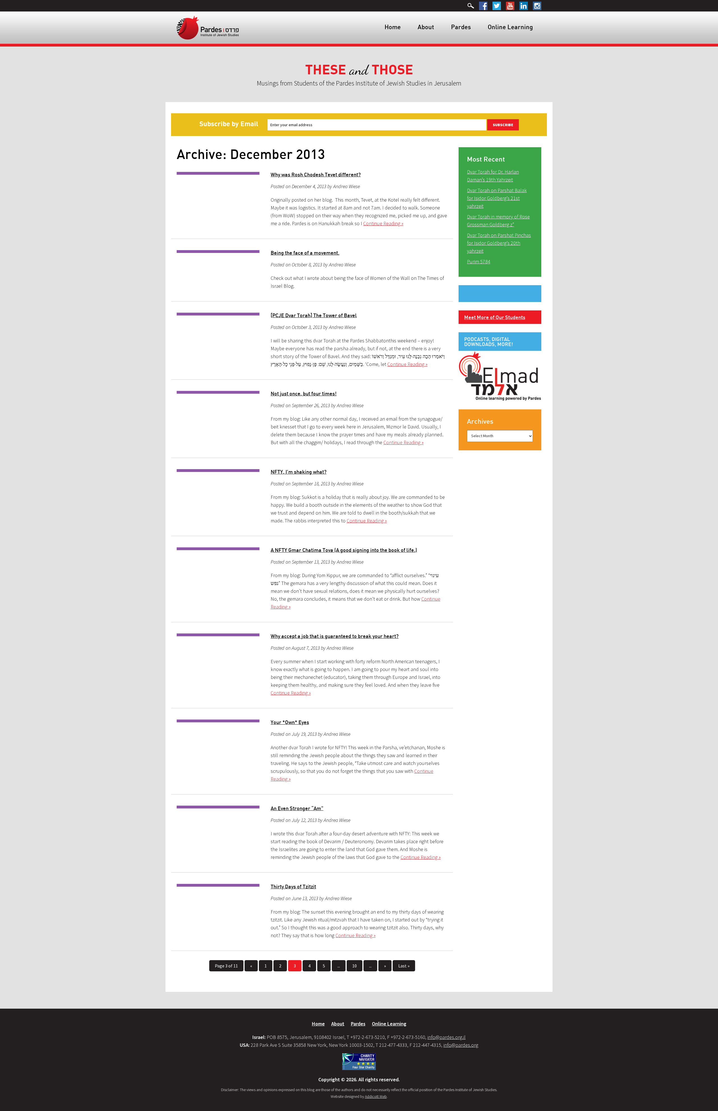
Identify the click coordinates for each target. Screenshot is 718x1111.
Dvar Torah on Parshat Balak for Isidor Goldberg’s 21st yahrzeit (497, 198)
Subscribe (503, 124)
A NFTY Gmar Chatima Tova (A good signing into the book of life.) (344, 550)
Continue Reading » (383, 223)
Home (393, 27)
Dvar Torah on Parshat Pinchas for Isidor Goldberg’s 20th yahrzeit (499, 243)
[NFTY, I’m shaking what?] (218, 470)
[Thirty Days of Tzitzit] (218, 885)
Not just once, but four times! (304, 393)
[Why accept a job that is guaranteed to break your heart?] (218, 634)
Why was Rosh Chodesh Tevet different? (316, 174)
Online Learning (510, 27)
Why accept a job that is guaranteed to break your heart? (335, 636)
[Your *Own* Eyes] (218, 721)
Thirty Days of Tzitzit (293, 886)
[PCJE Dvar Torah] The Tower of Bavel (314, 315)
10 (354, 966)
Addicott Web (376, 1096)
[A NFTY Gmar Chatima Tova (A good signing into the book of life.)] (218, 548)
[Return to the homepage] (208, 27)
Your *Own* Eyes (290, 722)
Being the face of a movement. (305, 253)
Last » (403, 966)
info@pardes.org (460, 1045)
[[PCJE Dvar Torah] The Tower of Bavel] (218, 314)
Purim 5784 (478, 261)
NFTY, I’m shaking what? (298, 472)
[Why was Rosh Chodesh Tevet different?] (218, 173)
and (359, 70)
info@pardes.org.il (446, 1037)
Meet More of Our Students (494, 317)
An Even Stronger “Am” (297, 808)
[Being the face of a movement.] (218, 251)
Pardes (461, 27)
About (426, 27)
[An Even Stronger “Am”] (218, 807)
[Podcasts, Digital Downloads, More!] (500, 375)
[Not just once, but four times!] (218, 392)
